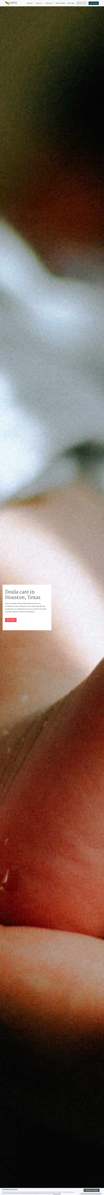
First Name (37, 591)
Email (36, 603)
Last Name (37, 597)
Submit (37, 611)
